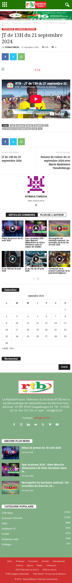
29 (65, 336)
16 (6, 330)
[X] (13, 56)
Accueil (5, 23)
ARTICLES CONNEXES (22, 215)
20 (46, 330)
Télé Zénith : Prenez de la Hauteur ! (49, 573)
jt (46, 125)
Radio (39, 565)
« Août (5, 348)
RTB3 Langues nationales (17, 573)
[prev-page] (34, 279)
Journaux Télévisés (32, 23)
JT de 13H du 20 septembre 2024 (11, 158)
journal (38, 125)
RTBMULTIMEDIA (12, 47)
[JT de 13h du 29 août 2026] (36, 259)
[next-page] (38, 279)
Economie (33, 561)
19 (37, 330)
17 (17, 330)
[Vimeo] (50, 424)
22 (65, 330)
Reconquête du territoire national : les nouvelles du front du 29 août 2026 (59, 241)
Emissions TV (9, 528)
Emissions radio (10, 539)
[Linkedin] (29, 424)
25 (28, 336)
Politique (6, 544)
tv (40, 128)
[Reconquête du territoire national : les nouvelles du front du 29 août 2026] (59, 228)
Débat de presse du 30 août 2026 (12, 239)
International (59, 561)
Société (5, 534)
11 (28, 323)
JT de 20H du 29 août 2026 (11, 270)
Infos (4, 523)
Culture (19, 565)
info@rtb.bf (42, 418)
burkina (20, 125)
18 (28, 330)
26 (37, 336)
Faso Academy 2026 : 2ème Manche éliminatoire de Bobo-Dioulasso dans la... (44, 468)
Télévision (16, 23)
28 (55, 336)
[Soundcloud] (36, 424)
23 (6, 336)
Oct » (11, 348)
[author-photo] (36, 184)
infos (29, 125)
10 (17, 323)
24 (17, 336)
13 (46, 323)
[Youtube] (57, 424)
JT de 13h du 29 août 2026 (34, 270)
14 (55, 323)
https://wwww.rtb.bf (36, 201)
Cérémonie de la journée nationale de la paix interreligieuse (59, 271)
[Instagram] (22, 424)
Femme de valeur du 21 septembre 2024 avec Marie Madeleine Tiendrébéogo (55, 162)
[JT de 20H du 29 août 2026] (12, 259)
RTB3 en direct (49, 569)
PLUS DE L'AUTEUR (52, 215)
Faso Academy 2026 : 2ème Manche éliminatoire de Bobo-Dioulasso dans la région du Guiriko (35, 242)
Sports (30, 565)
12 (37, 323)
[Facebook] (5, 56)
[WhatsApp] (21, 56)
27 (46, 336)
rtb (34, 128)
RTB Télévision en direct (27, 569)
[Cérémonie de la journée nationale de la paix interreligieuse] (59, 259)
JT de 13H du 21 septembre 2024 (16, 128)
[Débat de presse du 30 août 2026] (12, 228)
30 (6, 343)
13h (12, 125)
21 (55, 330)
